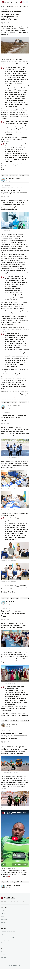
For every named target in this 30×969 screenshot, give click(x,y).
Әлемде (3, 922)
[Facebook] (11, 23)
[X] (14, 23)
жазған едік (11, 397)
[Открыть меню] (27, 2)
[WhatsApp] (5, 23)
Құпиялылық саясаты (7, 934)
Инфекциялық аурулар (9, 402)
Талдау (3, 916)
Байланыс (3, 954)
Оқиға (2, 910)
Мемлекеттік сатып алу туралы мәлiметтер (13, 943)
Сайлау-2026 (9, 6)
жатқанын (19, 168)
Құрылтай (5, 598)
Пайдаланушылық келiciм (8, 931)
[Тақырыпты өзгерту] (22, 2)
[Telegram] (8, 23)
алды (9, 876)
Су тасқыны (13, 175)
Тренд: (3, 6)
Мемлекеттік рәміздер (7, 937)
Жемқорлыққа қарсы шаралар (9, 940)
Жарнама (3, 957)
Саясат (3, 913)
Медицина (22, 402)
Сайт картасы (5, 951)
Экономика (4, 919)
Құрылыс (5, 175)
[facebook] (11, 901)
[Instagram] (2, 23)
